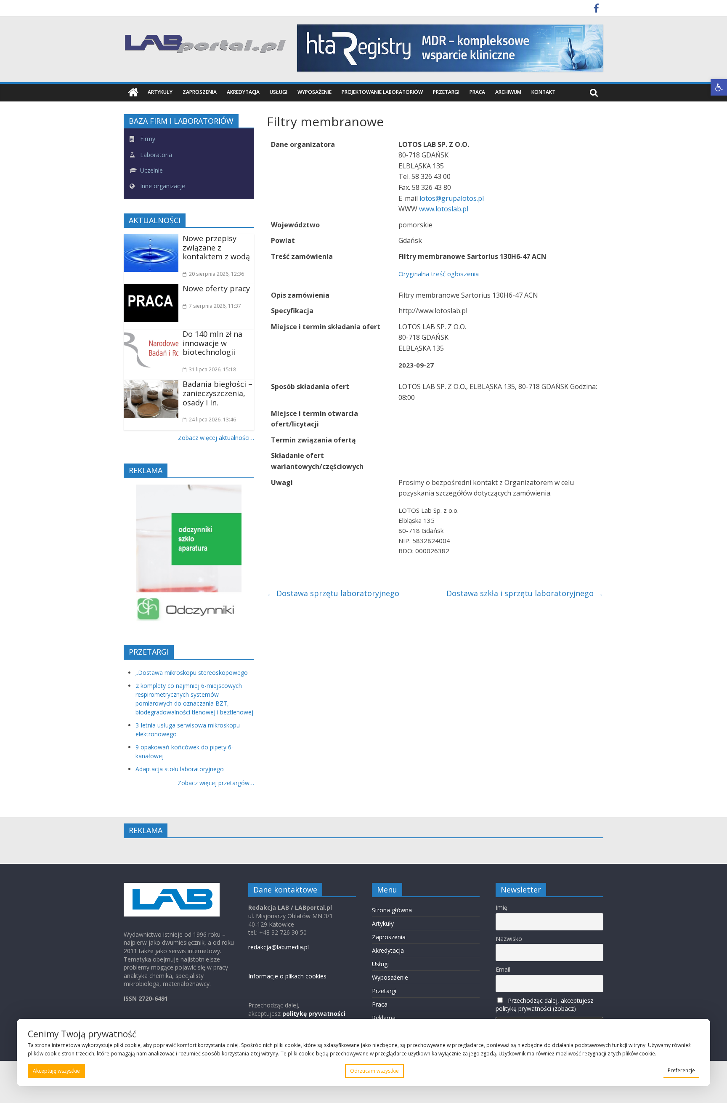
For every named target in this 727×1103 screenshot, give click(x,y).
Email (503, 969)
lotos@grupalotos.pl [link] (451, 198)
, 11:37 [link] (215, 305)
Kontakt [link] (543, 92)
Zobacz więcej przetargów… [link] (216, 783)
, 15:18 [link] (212, 369)
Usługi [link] (278, 92)
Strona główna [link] (392, 910)
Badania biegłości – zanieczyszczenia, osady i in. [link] (217, 393)
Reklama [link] (383, 1018)
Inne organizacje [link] (161, 186)
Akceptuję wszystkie (56, 1070)
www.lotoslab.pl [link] (443, 208)
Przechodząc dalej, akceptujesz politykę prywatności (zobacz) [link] (544, 1004)
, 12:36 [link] (216, 273)
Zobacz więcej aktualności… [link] (216, 438)
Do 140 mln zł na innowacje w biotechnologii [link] (212, 343)
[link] (719, 87)
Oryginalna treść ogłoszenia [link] (438, 273)
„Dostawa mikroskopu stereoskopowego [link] (191, 673)
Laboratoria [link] (155, 155)
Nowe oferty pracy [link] (216, 288)
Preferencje (681, 1070)
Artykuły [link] (160, 92)
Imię (501, 907)
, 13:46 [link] (212, 419)
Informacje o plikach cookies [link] (287, 976)
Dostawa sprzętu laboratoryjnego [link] (333, 593)
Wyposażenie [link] (314, 92)
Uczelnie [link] (150, 170)
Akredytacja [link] (243, 92)
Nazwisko (509, 939)
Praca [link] (477, 92)
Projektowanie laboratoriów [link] (382, 92)
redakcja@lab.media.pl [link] (278, 947)
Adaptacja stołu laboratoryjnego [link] (179, 769)
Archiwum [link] (508, 92)
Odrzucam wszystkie (374, 1070)
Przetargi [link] (446, 92)
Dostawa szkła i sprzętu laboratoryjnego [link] (524, 593)
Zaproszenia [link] (200, 92)
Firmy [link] (146, 139)
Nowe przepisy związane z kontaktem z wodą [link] (216, 247)
